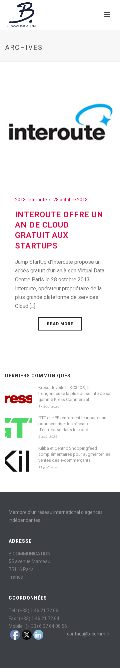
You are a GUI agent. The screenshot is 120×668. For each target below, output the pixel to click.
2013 (20, 199)
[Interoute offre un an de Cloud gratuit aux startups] (60, 124)
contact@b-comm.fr (88, 633)
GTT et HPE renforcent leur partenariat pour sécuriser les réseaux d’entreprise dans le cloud (74, 423)
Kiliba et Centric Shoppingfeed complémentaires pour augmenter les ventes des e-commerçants (74, 454)
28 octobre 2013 (70, 199)
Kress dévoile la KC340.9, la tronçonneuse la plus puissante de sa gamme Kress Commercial (74, 393)
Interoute (37, 199)
